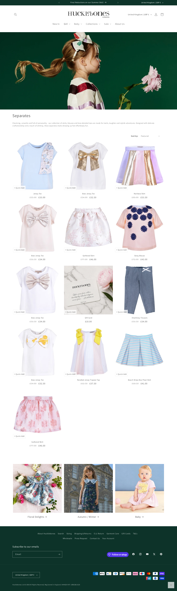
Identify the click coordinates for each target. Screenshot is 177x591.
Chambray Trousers (139, 318)
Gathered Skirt (88, 256)
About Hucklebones (46, 533)
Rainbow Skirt (139, 194)
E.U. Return (99, 533)
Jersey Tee (37, 194)
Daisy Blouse (139, 256)
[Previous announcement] (59, 2)
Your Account (108, 538)
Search (61, 533)
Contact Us (95, 538)
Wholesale (67, 538)
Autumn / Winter (87, 516)
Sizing (69, 533)
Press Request (81, 538)
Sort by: (134, 136)
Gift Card (88, 318)
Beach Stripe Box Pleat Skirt (139, 380)
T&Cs (135, 533)
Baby (138, 516)
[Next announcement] (118, 2)
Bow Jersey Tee (88, 194)
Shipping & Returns (82, 533)
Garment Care (113, 533)
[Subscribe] (59, 554)
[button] (15, 14)
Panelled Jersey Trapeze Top (88, 380)
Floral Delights (36, 516)
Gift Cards (126, 533)
